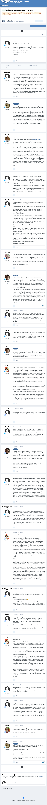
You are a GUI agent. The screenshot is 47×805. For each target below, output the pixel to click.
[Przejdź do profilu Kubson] (7, 730)
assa (7, 700)
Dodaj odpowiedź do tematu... (15, 782)
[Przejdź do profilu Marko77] (7, 139)
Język (13, 800)
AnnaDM (7, 408)
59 (26, 31)
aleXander (7, 72)
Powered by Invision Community (23, 803)
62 (33, 31)
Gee (7, 273)
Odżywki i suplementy (19, 21)
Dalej (36, 31)
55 (17, 31)
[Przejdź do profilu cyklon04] (3, 21)
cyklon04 (10, 20)
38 (7, 625)
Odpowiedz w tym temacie (38, 26)
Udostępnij (31, 20)
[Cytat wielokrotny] (14, 61)
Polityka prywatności (21, 800)
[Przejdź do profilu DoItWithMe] (7, 256)
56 (19, 31)
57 (22, 31)
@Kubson (15, 743)
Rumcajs (7, 365)
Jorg (7, 476)
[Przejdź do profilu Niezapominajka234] (7, 512)
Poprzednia (6, 31)
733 (7, 375)
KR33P (7, 101)
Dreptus (7, 39)
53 (13, 31)
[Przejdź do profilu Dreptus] (7, 43)
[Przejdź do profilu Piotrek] (7, 204)
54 (15, 31)
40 (7, 283)
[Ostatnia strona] (39, 31)
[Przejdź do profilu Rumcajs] (7, 369)
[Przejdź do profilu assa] (7, 705)
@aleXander (16, 103)
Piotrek (7, 199)
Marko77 (7, 135)
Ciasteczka (32, 800)
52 (10, 31)
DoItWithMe (7, 252)
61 (31, 31)
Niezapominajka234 (7, 507)
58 (24, 31)
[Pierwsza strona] (3, 31)
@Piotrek (15, 275)
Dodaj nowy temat (24, 26)
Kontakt (27, 800)
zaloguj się (41, 776)
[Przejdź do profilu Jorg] (7, 480)
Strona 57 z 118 (43, 33)
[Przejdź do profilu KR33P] (7, 105)
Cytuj (17, 60)
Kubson (7, 725)
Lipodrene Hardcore (36, 139)
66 (7, 112)
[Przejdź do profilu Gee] (7, 277)
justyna (7, 614)
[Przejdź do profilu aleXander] (7, 76)
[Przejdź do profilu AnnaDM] (7, 413)
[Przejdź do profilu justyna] (7, 619)
